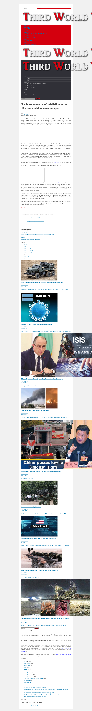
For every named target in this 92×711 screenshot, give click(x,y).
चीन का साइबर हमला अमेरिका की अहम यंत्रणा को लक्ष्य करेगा (34, 696)
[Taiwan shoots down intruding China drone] (39, 504)
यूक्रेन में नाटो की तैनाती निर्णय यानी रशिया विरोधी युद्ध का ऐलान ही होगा (36, 687)
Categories (26, 32)
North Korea (24, 148)
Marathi (25, 669)
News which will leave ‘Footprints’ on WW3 (37, 33)
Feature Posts (27, 665)
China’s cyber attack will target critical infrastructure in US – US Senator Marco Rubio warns (45, 694)
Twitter (57, 654)
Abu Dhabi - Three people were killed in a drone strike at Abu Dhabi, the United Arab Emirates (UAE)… (45, 417)
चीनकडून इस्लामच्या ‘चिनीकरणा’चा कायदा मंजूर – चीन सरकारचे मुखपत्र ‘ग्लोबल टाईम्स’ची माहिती (41, 471)
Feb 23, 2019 (24, 622)
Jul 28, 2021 (24, 542)
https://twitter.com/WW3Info (33, 217)
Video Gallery (30, 40)
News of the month (28, 250)
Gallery (25, 39)
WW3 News (26, 27)
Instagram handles (66, 648)
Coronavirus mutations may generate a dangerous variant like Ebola (36, 324)
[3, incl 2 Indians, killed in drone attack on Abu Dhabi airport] (39, 408)
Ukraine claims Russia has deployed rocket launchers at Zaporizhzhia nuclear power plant (42, 282)
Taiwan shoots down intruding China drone (31, 507)
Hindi (28, 30)
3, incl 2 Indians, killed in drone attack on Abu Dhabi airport (35, 410)
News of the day (30, 35)
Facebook (62, 654)
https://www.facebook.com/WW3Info (35, 221)
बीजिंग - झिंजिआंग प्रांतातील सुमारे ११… (28, 478)
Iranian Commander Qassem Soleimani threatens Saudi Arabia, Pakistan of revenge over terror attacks (45, 618)
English (28, 28)
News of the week (31, 37)
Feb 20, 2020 (24, 574)
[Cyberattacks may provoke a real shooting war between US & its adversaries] (39, 536)
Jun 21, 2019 (24, 382)
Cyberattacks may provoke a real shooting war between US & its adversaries (39, 538)
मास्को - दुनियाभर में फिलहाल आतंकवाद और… (29, 385)
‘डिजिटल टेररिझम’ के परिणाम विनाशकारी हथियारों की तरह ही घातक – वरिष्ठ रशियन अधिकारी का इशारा (42, 379)
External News (27, 663)
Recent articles (27, 680)
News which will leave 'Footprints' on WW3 (34, 678)
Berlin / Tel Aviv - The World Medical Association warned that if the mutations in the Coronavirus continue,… (46, 331)
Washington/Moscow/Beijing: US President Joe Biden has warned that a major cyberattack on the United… (46, 545)
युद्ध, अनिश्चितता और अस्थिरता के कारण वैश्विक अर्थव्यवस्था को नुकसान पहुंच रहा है (39, 692)
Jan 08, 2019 (24, 475)
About (25, 42)
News (25, 246)
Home (25, 25)
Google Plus (68, 654)
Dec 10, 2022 (24, 286)
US (24, 258)
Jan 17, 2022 (24, 414)
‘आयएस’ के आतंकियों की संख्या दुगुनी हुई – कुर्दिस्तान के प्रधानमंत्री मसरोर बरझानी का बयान (40, 570)
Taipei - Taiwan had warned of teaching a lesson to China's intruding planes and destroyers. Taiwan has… (45, 513)
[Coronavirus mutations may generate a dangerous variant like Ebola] (39, 322)
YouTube (23, 651)
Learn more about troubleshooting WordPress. (31, 705)
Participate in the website (30, 44)
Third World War (27, 114)
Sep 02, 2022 (24, 510)
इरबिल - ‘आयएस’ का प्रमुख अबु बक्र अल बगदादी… (30, 577)
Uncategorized (27, 682)
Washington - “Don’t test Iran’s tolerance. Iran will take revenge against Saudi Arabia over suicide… (44, 625)
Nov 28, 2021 (24, 328)
